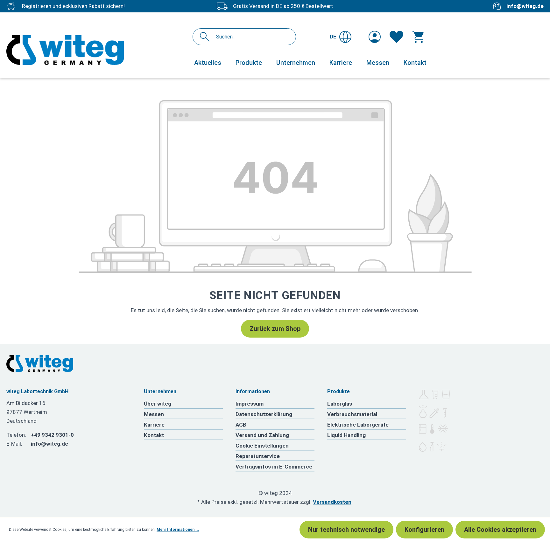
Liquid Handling (346, 435)
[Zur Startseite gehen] (96, 50)
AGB (241, 424)
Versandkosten (332, 502)
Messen (154, 414)
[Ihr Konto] (374, 37)
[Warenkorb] (418, 37)
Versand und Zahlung (262, 435)
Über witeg (157, 404)
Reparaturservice (258, 456)
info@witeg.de (525, 6)
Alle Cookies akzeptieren (500, 529)
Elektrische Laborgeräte (358, 424)
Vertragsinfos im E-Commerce (274, 466)
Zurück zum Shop (275, 328)
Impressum (250, 404)
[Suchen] (206, 37)
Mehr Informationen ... (178, 529)
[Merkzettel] (396, 37)
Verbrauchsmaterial (352, 414)
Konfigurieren (424, 529)
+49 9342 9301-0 (52, 435)
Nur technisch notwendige (346, 529)
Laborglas (339, 404)
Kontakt (154, 435)
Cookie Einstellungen (262, 445)
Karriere (154, 424)
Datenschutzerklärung (264, 414)
